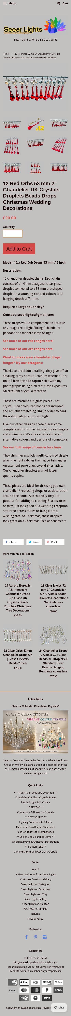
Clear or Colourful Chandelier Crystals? (35, 706)
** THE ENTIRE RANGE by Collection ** (35, 792)
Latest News (35, 699)
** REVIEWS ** (35, 807)
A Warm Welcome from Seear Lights (35, 874)
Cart (65, 3)
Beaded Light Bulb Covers (35, 802)
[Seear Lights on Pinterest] (35, 937)
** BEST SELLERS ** (36, 817)
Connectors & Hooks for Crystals (35, 812)
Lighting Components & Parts (35, 822)
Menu (12, 3)
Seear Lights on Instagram (35, 884)
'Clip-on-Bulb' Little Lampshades (35, 831)
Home (6, 54)
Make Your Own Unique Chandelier (35, 827)
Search (35, 869)
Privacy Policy (35, 918)
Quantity (9, 227)
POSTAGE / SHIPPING (35, 908)
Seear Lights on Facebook (35, 889)
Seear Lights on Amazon (35, 903)
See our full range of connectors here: (32, 447)
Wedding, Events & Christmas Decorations (35, 841)
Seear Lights (34, 1007)
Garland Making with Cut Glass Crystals (35, 851)
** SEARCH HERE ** (35, 846)
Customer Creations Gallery (35, 879)
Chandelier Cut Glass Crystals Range (35, 797)
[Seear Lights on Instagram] (44, 937)
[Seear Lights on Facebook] (26, 937)
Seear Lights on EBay (35, 894)
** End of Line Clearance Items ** (36, 836)
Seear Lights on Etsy (35, 899)
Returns (35, 913)
